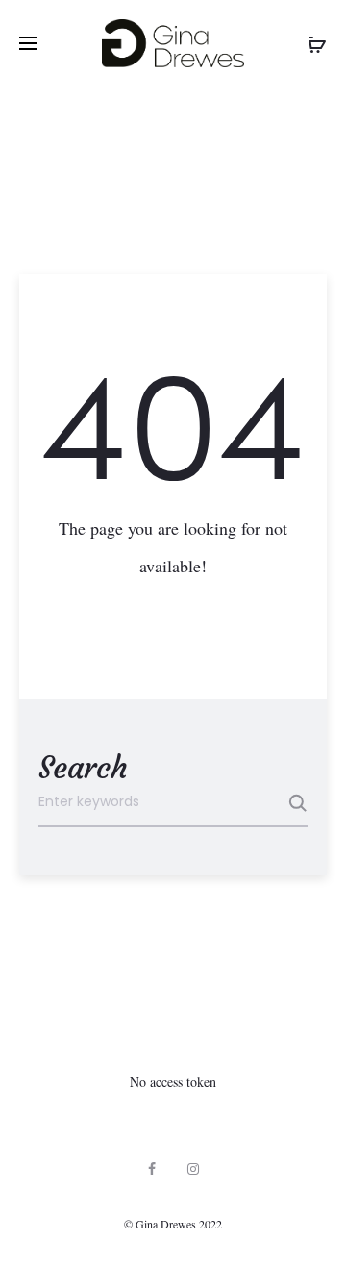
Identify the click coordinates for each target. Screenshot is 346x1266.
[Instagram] (193, 1169)
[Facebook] (152, 1169)
